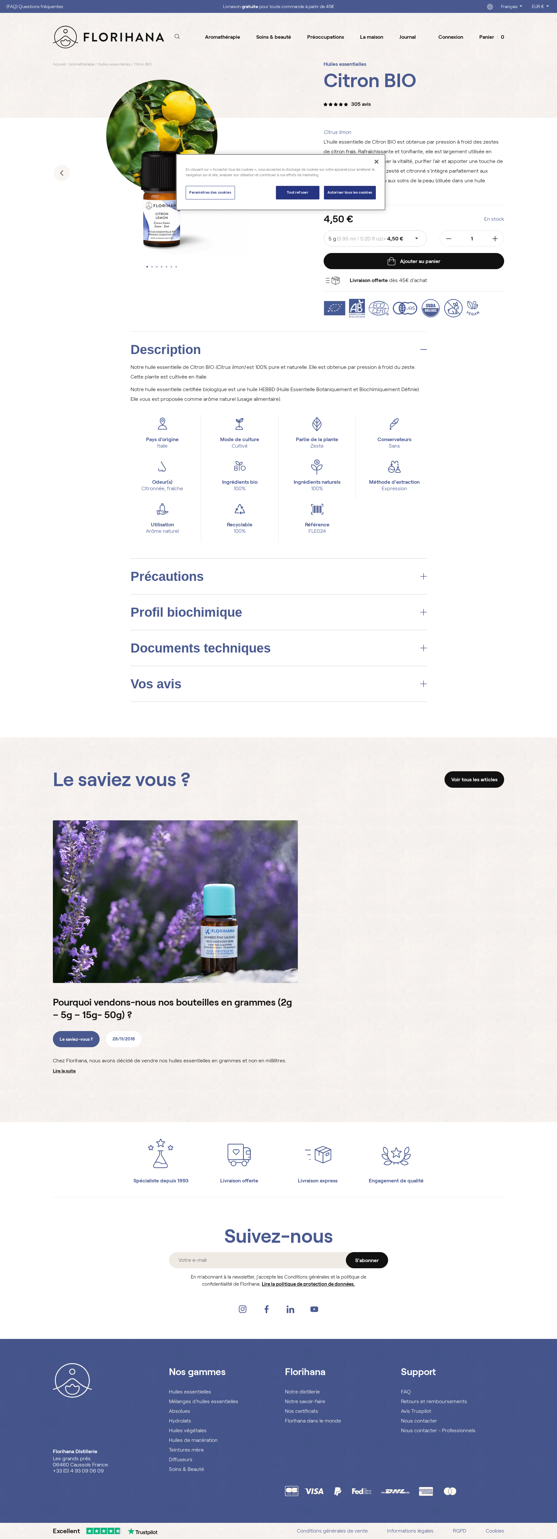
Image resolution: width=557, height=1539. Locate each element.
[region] (281, 182)
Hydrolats (180, 1420)
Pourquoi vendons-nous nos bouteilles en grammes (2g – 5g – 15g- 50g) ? (172, 1008)
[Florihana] (108, 36)
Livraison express (317, 1180)
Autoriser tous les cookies (349, 192)
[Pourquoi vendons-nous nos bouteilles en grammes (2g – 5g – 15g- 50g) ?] (175, 901)
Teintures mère (186, 1450)
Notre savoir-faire (305, 1401)
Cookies (495, 1531)
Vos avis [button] (156, 683)
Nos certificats (301, 1411)
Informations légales (410, 1531)
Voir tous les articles (474, 779)
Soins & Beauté (186, 1469)
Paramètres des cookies (210, 192)
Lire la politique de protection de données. (308, 1284)
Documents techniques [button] (201, 648)
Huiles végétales (188, 1430)
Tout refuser (297, 192)
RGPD (459, 1531)
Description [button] (166, 349)
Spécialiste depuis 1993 (161, 1180)
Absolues (179, 1411)
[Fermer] (376, 162)
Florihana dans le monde (313, 1420)
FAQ (406, 1391)
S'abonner (367, 1260)
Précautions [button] (167, 576)
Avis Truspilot (416, 1411)
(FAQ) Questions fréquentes (34, 6)
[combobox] (375, 238)
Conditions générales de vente (332, 1531)
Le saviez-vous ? (76, 1039)
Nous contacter (419, 1420)
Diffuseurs (180, 1459)
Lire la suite (64, 1070)
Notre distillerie (302, 1391)
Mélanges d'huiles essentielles (203, 1401)
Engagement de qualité (396, 1180)
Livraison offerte (239, 1180)
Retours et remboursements (434, 1401)
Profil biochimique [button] (186, 612)
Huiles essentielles (190, 1391)
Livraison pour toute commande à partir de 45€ (278, 6)
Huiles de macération (193, 1440)
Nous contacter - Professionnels (438, 1430)
